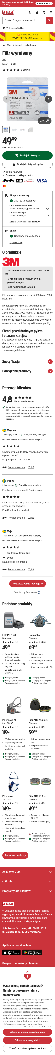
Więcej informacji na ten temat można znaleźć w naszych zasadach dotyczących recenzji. (29, 416)
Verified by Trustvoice (25, 592)
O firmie (7, 881)
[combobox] (27, 20)
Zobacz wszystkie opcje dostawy (25, 222)
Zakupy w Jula (11, 871)
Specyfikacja (11, 361)
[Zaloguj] (29, 12)
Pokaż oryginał (35, 439)
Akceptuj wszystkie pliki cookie (27, 1032)
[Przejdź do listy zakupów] (36, 12)
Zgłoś (31, 467)
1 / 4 (42, 121)
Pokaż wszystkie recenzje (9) (27, 583)
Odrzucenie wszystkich (27, 1040)
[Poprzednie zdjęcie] (6, 99)
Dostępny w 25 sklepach (41, 758)
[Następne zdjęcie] (48, 99)
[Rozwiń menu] (50, 12)
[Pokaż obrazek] (5, 129)
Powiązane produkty (16, 371)
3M (4, 59)
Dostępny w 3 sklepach (41, 840)
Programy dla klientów (16, 891)
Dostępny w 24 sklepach (15, 682)
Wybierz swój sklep (15, 28)
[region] (27, 1011)
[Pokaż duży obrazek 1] (27, 99)
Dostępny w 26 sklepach (41, 682)
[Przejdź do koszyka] (43, 12)
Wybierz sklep (16, 242)
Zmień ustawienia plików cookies (27, 1048)
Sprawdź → (36, 38)
